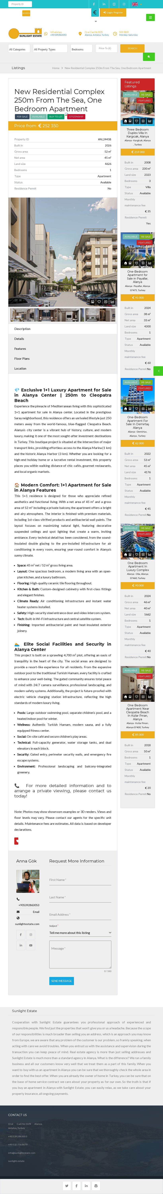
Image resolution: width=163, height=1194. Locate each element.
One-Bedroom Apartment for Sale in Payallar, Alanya (137, 277)
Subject (53, 925)
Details (19, 338)
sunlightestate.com (27, 924)
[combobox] (80, 933)
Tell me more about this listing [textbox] (69, 932)
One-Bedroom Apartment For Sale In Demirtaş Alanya (137, 422)
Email (36, 911)
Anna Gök (26, 860)
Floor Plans (22, 358)
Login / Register (114, 12)
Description (22, 329)
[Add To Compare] (106, 302)
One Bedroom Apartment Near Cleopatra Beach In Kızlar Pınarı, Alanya (137, 712)
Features (20, 348)
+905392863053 (28, 905)
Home (55, 68)
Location (20, 368)
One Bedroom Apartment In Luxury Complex (137, 566)
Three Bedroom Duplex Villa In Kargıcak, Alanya (137, 133)
